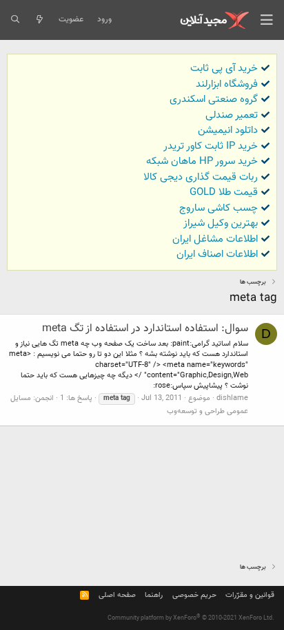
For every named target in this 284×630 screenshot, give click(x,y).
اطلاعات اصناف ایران (217, 254)
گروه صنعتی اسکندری (214, 99)
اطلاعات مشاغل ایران (215, 239)
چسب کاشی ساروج (218, 208)
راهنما (154, 595)
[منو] (266, 20)
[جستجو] (15, 19)
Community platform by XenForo (191, 618)
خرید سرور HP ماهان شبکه (202, 161)
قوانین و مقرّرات (249, 595)
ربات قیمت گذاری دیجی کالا (200, 177)
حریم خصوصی (194, 595)
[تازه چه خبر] (39, 19)
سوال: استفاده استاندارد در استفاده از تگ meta (145, 328)
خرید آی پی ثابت (224, 68)
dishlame (232, 398)
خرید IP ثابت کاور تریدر (210, 146)
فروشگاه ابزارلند (227, 84)
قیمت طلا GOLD (224, 192)
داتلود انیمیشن (228, 130)
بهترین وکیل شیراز (220, 223)
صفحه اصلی (117, 595)
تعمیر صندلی (231, 115)
